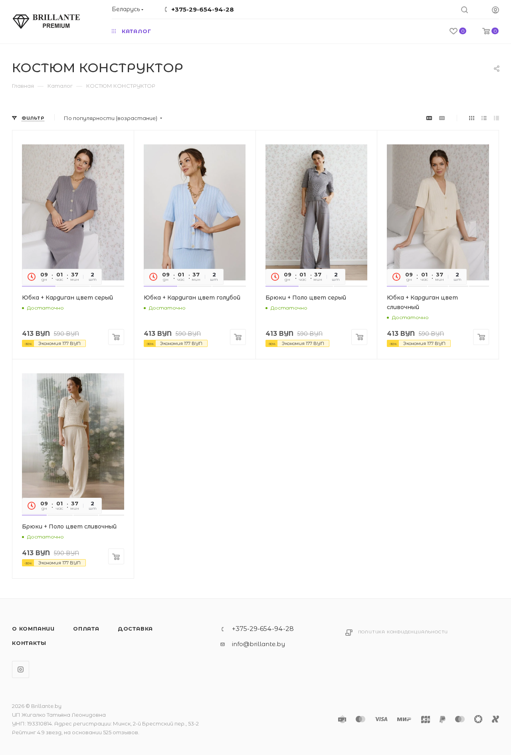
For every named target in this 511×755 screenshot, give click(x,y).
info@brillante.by (258, 644)
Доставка (135, 628)
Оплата (86, 628)
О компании (33, 628)
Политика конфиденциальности (403, 632)
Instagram (20, 669)
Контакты (29, 643)
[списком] (484, 118)
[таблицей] (496, 118)
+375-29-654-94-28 (202, 9)
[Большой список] (442, 118)
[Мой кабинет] (495, 11)
